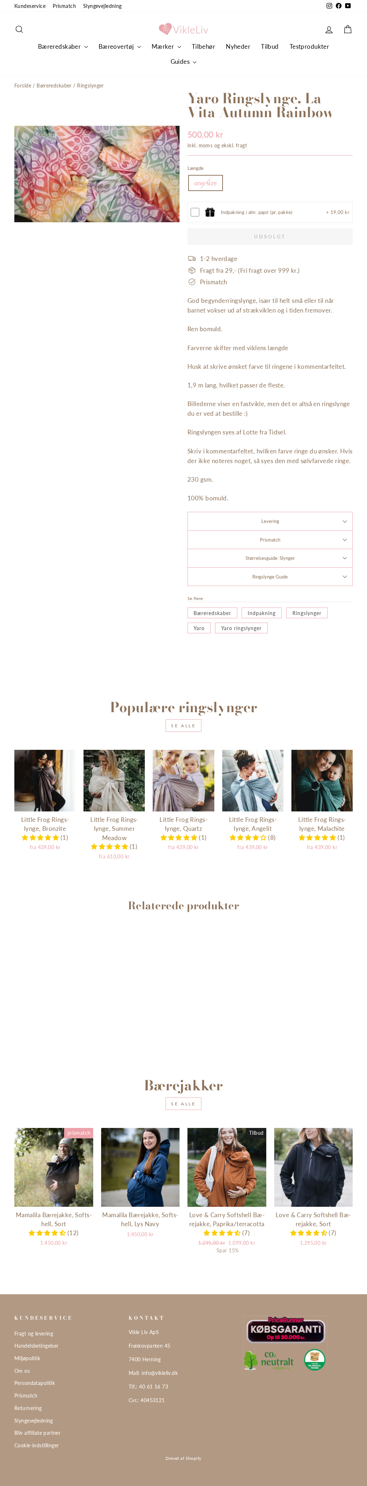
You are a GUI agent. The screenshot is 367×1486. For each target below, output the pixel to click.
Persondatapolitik (34, 1383)
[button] (41, 837)
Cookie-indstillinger (36, 1445)
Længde (195, 168)
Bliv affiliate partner (37, 1433)
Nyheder (238, 46)
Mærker (164, 46)
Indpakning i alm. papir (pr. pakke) (256, 212)
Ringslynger (90, 85)
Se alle (183, 725)
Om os (22, 1371)
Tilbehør (203, 46)
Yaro (199, 628)
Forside (22, 85)
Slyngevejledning (102, 6)
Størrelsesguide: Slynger (270, 558)
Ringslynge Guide (270, 577)
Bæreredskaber (60, 46)
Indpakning (262, 613)
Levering (270, 521)
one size (205, 183)
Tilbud (270, 46)
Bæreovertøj (117, 46)
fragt (241, 145)
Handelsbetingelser (36, 1346)
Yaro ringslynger (241, 628)
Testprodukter (309, 46)
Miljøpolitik (27, 1358)
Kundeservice (30, 6)
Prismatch (64, 6)
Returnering (28, 1408)
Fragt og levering (33, 1333)
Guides (181, 61)
